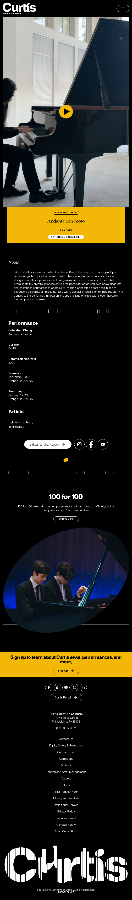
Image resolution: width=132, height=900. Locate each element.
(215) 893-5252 (66, 728)
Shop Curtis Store (66, 831)
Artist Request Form (66, 792)
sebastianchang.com (44, 444)
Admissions (66, 759)
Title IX (66, 785)
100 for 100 (66, 497)
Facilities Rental (66, 818)
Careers (66, 778)
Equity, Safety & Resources (66, 745)
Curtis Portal (63, 697)
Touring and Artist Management (66, 772)
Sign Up (63, 671)
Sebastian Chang (20, 424)
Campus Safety (66, 825)
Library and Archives (66, 798)
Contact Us (66, 739)
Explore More (66, 519)
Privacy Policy (66, 811)
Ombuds (66, 765)
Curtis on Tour (66, 752)
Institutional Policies (66, 805)
